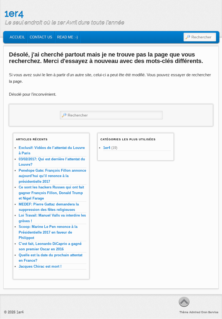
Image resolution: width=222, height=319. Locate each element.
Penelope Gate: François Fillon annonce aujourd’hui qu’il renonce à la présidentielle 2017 (52, 176)
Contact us (41, 37)
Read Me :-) (67, 37)
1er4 (14, 13)
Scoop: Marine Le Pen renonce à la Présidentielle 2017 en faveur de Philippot (48, 232)
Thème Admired (189, 312)
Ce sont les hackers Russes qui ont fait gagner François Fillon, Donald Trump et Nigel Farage (51, 192)
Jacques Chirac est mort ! (40, 266)
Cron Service (209, 312)
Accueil (17, 37)
